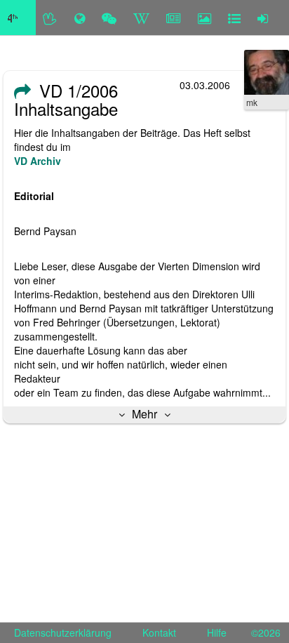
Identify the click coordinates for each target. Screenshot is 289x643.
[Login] (262, 17)
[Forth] (50, 17)
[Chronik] (79, 17)
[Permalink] (22, 90)
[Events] (109, 17)
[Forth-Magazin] (173, 17)
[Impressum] (234, 17)
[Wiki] (141, 17)
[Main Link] (18, 17)
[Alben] (204, 17)
